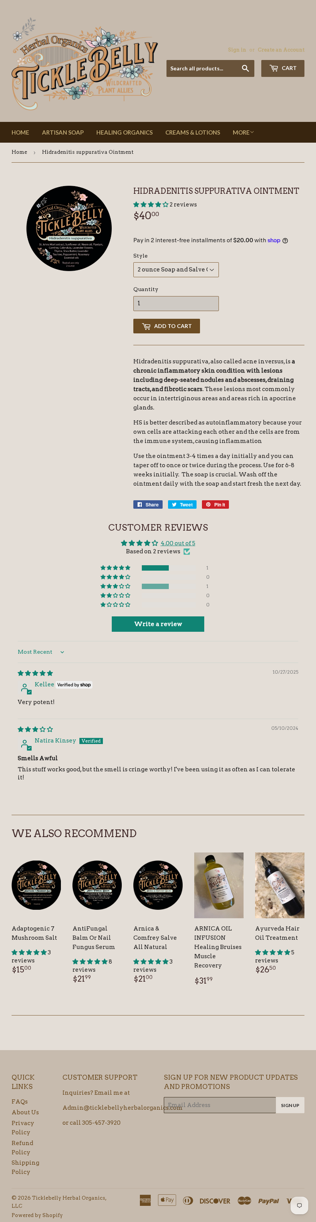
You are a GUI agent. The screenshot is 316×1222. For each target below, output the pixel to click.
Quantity (145, 289)
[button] (151, 204)
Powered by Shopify (37, 1215)
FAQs (20, 1101)
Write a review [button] (158, 624)
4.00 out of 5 (178, 543)
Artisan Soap (63, 132)
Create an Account (281, 50)
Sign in (237, 50)
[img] (35, 673)
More (241, 132)
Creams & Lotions (192, 132)
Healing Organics (124, 132)
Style (140, 256)
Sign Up (290, 1105)
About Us (25, 1112)
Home (20, 132)
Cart (289, 68)
